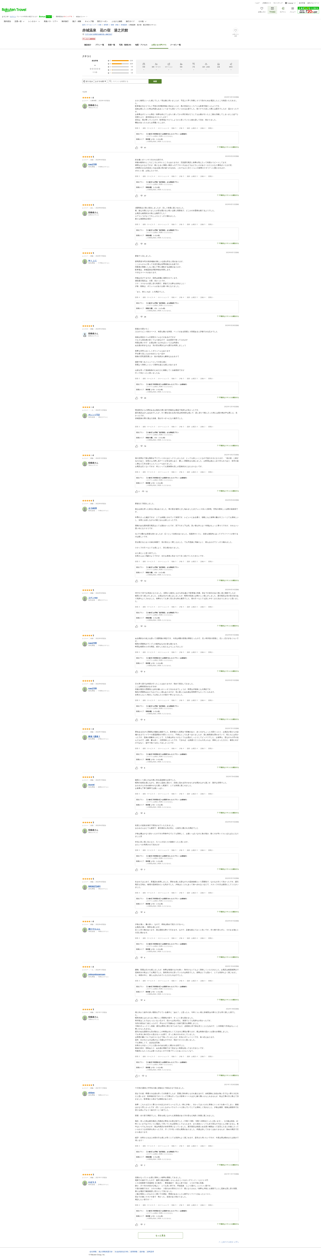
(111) (158, 44)
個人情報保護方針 (106, 1252)
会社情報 (93, 1252)
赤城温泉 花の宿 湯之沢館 (105, 30)
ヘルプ (257, 3)
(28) (125, 44)
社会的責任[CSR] (121, 1252)
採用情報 (133, 1252)
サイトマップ (278, 3)
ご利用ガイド (266, 3)
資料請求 (150, 1252)
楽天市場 (302, 3)
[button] (107, 106)
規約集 (142, 1252)
